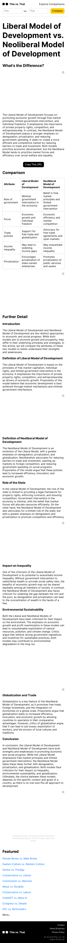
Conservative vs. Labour (16, 892)
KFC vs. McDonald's (14, 909)
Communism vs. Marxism (17, 881)
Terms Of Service (57, 928)
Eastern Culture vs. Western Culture (23, 864)
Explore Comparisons (52, 4)
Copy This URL (33, 164)
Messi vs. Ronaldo (13, 886)
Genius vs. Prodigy (13, 869)
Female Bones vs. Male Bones (19, 858)
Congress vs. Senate (14, 903)
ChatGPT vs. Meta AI (14, 897)
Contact (61, 925)
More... (6, 914)
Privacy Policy (58, 932)
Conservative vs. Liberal (16, 875)
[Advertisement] (33, 668)
